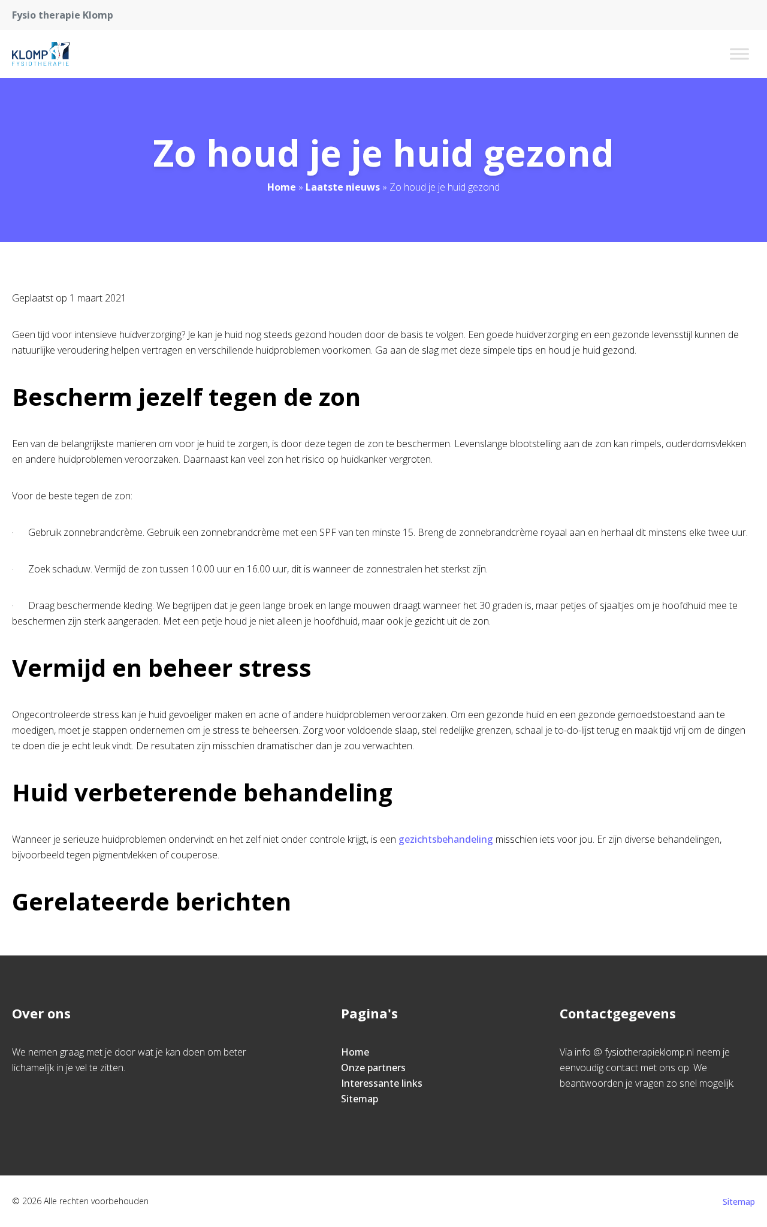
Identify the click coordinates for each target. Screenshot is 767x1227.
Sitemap (359, 1098)
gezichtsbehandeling (445, 839)
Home (281, 187)
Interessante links (381, 1083)
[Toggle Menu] (739, 53)
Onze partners (373, 1067)
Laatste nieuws (343, 187)
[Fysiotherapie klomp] (41, 54)
